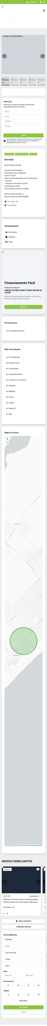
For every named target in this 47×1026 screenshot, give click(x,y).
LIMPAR (23, 1012)
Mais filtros (23, 1001)
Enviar (23, 135)
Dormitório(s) (8, 981)
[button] (4, 56)
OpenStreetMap (30, 845)
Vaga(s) (6, 991)
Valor (5, 971)
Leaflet (21, 845)
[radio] (8, 985)
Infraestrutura (10, 323)
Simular (23, 307)
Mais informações (12, 349)
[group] (23, 985)
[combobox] (23, 940)
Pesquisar (23, 1007)
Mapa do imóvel (11, 432)
